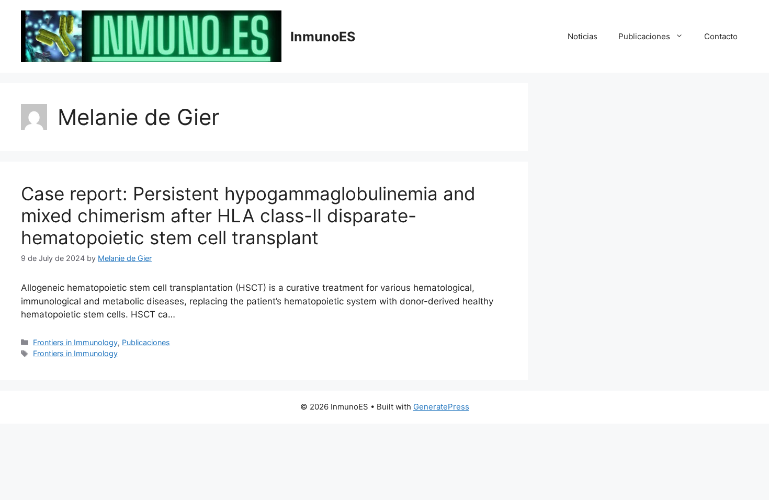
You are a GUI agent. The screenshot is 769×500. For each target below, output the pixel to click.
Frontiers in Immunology (75, 342)
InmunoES (322, 36)
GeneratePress (441, 407)
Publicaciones (644, 36)
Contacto (721, 36)
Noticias (582, 36)
